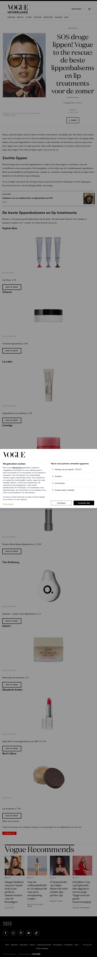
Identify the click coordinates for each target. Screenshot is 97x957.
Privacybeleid (8, 504)
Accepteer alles (84, 503)
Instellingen (61, 503)
